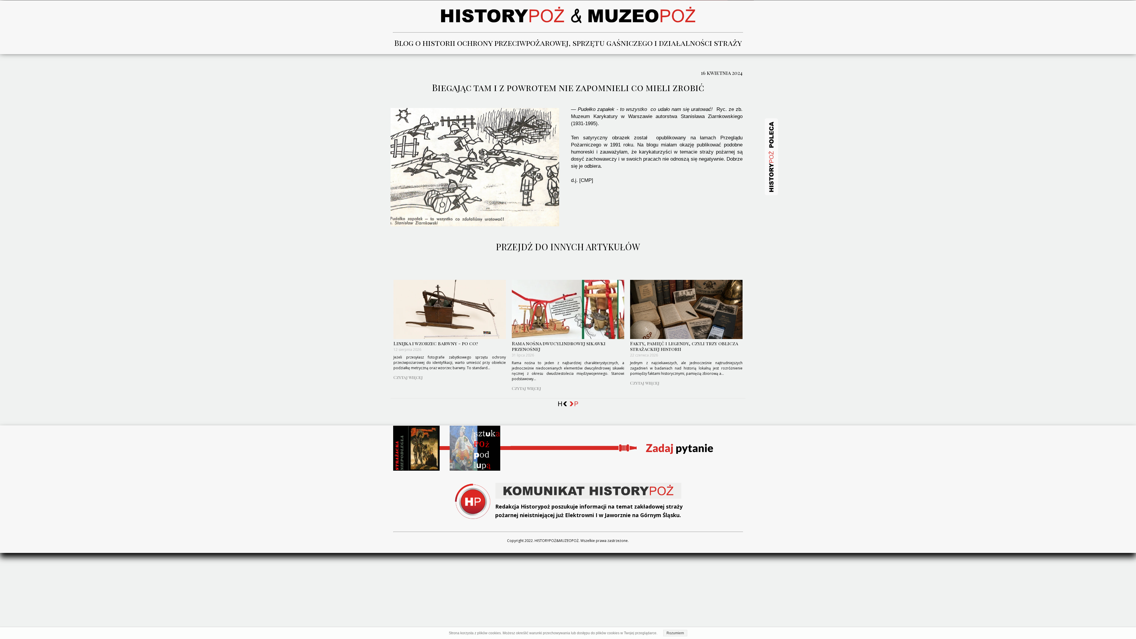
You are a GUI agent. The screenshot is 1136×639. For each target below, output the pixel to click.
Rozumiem (675, 633)
